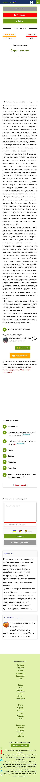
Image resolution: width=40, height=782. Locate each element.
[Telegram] (1, 760)
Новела (20, 696)
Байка (20, 670)
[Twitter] (1, 771)
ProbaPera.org (7, 2)
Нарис (10, 450)
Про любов (12, 468)
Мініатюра (20, 690)
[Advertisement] (20, 398)
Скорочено (20, 725)
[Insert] (14, 531)
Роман (20, 719)
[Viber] (1, 757)
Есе (20, 679)
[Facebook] (1, 767)
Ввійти (20, 21)
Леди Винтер (13, 426)
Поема (20, 713)
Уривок (20, 733)
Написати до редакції (20, 745)
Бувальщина (20, 673)
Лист (20, 688)
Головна (20, 9)
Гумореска (20, 676)
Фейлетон (20, 736)
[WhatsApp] (1, 764)
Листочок (20, 668)
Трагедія (11, 456)
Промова (20, 716)
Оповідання (20, 699)
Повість (20, 710)
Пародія (20, 708)
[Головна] (1, 748)
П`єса (20, 705)
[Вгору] (1, 775)
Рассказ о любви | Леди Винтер (19, 329)
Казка (20, 685)
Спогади (20, 728)
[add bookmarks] (1, 752)
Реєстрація (21, 15)
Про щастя (12, 462)
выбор (34, 258)
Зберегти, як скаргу (20, 542)
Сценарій (20, 730)
